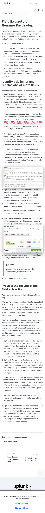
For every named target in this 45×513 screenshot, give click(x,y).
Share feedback (10, 441)
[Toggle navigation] (40, 472)
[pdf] (42, 9)
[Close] (42, 493)
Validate (29, 39)
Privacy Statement (21, 503)
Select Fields (17, 39)
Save (24, 279)
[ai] (38, 9)
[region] (22, 501)
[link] (34, 9)
